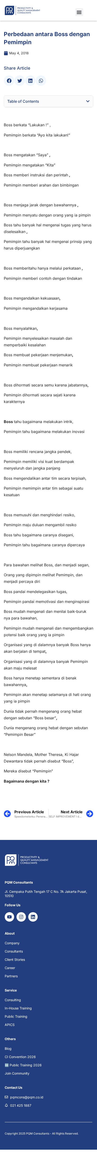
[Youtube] (9, 917)
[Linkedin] (33, 917)
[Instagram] (21, 917)
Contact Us (13, 1087)
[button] (79, 12)
